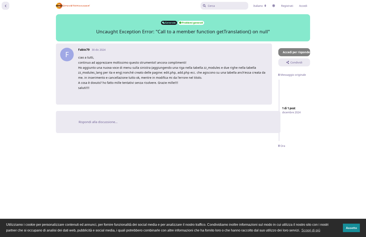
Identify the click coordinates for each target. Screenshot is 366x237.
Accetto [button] (351, 228)
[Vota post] (239, 96)
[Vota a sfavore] (248, 96)
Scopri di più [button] (310, 230)
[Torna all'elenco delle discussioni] (5, 6)
